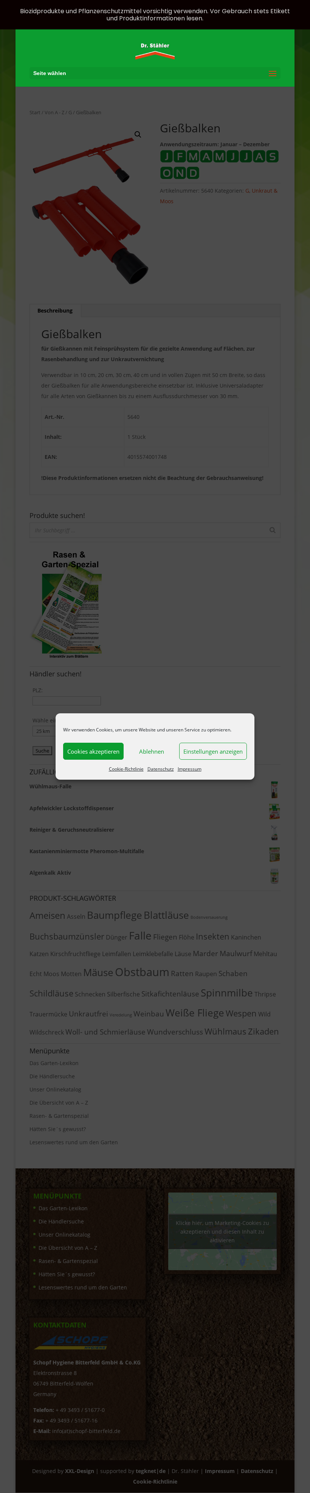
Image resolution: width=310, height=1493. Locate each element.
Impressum (190, 769)
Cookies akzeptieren (93, 751)
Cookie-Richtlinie (126, 769)
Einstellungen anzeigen (213, 751)
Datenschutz (160, 769)
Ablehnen (151, 751)
